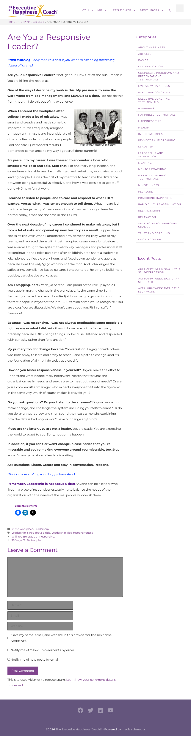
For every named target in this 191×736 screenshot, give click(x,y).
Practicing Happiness (155, 198)
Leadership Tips (62, 532)
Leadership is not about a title (31, 532)
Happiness (146, 108)
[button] (169, 10)
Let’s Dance (121, 10)
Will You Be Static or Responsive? (33, 536)
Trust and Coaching (154, 233)
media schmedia (133, 729)
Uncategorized (150, 239)
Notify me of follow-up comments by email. (43, 650)
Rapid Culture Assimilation (159, 204)
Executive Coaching (154, 92)
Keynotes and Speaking (156, 140)
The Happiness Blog (31, 22)
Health (143, 127)
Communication (150, 66)
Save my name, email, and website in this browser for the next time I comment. (62, 637)
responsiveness (83, 532)
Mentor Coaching (152, 169)
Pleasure (145, 191)
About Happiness (151, 47)
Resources (149, 10)
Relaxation (147, 217)
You (85, 10)
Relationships (149, 210)
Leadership (42, 528)
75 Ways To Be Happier (26, 540)
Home (11, 22)
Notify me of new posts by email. (35, 659)
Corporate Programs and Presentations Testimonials (158, 76)
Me (99, 10)
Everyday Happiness (154, 86)
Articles (144, 54)
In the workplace (22, 528)
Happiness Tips (149, 121)
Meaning (145, 162)
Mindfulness (148, 185)
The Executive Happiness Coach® (79, 729)
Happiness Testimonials (157, 114)
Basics (143, 60)
